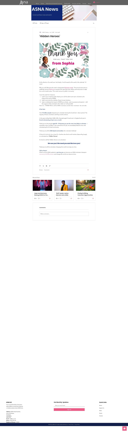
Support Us (101, 408)
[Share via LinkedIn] (46, 165)
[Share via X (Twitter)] (43, 165)
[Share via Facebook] (40, 165)
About (100, 405)
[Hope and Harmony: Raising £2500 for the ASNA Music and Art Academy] (42, 185)
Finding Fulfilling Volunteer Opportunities (85, 194)
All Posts (35, 23)
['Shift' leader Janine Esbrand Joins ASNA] (64, 185)
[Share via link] (49, 165)
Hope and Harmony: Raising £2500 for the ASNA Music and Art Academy (40, 194)
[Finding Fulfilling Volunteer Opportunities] (85, 185)
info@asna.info (12, 418)
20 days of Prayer (44, 23)
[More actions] (88, 32)
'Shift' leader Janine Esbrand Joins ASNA (62, 194)
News (100, 410)
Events (100, 413)
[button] (93, 23)
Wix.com (66, 424)
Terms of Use (70, 424)
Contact (101, 415)
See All (93, 177)
